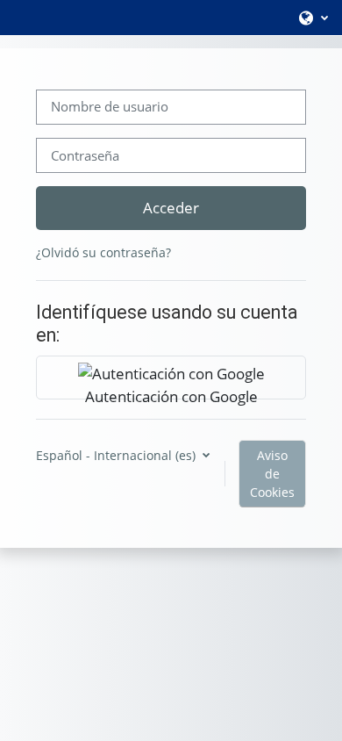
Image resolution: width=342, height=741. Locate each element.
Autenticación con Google (171, 392)
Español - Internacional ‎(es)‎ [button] (117, 455)
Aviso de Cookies (272, 473)
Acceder (171, 207)
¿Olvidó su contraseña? (103, 252)
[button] (312, 17)
